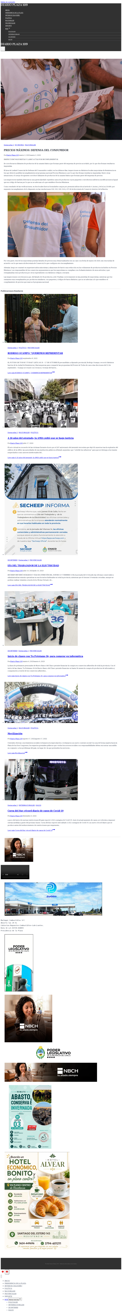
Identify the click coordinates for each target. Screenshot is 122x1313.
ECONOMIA (19, 145)
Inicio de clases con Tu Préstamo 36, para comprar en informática (45, 656)
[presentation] (63, 318)
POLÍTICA (8, 18)
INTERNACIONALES (14, 34)
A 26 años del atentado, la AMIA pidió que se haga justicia (41, 438)
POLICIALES (11, 31)
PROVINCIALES (10, 23)
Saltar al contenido (8, 2)
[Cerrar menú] (1, 1276)
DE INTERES (11, 37)
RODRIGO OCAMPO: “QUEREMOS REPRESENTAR (35, 353)
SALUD (10, 39)
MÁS (6, 1300)
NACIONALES (9, 20)
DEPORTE (8, 26)
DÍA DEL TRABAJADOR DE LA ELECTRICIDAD (33, 565)
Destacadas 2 (9, 145)
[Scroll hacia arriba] (3, 1272)
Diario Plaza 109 (12, 155)
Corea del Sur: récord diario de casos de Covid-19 (35, 810)
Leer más (30, 373)
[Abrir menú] (3, 48)
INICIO (7, 10)
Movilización (15, 733)
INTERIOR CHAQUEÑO (12, 15)
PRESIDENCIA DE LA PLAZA (14, 13)
